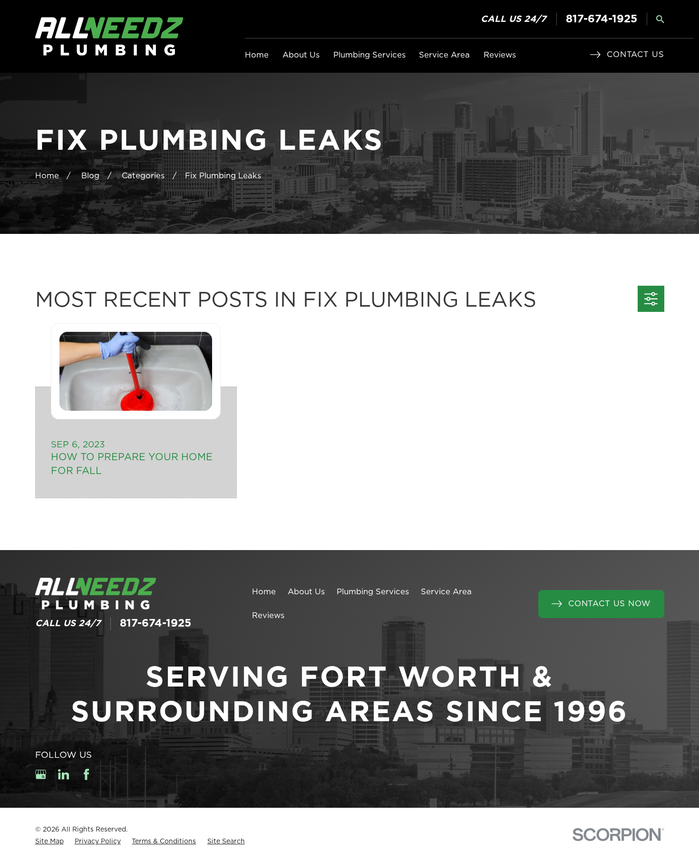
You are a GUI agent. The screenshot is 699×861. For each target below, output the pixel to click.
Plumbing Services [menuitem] (369, 55)
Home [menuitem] (257, 55)
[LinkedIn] (63, 774)
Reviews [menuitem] (500, 55)
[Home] (109, 36)
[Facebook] (86, 774)
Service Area (446, 592)
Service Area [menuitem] (444, 55)
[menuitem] (49, 842)
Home (264, 592)
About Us (306, 592)
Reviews (268, 615)
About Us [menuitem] (301, 55)
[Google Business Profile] (40, 774)
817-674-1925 (601, 19)
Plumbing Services (373, 592)
